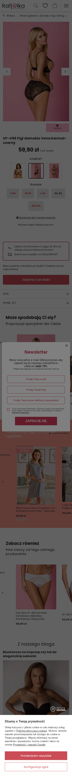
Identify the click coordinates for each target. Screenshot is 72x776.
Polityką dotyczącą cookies (31, 730)
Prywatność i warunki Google (29, 744)
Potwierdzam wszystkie (36, 756)
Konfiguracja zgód (36, 767)
